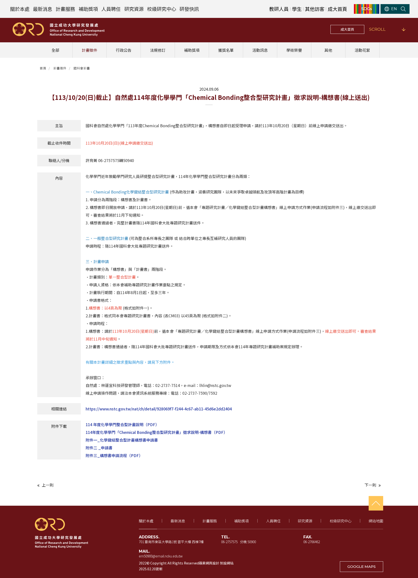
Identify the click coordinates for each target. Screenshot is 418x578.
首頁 (43, 68)
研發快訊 (189, 8)
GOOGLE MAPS (361, 566)
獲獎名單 (226, 50)
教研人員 (279, 8)
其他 (328, 50)
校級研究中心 (161, 8)
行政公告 (123, 50)
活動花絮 (362, 50)
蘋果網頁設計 (209, 563)
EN (394, 9)
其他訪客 (314, 8)
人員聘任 (111, 8)
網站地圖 (376, 520)
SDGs (366, 9)
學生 (297, 8)
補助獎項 (88, 8)
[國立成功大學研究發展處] (58, 29)
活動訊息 (260, 50)
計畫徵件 (89, 50)
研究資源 (134, 8)
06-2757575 (229, 541)
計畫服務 (65, 8)
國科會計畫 (82, 68)
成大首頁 (337, 8)
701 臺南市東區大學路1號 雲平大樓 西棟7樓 (171, 541)
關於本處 (20, 8)
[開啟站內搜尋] (403, 9)
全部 (55, 50)
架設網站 (226, 563)
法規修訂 (157, 50)
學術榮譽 (294, 50)
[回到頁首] (376, 503)
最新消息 (42, 8)
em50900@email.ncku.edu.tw (161, 556)
